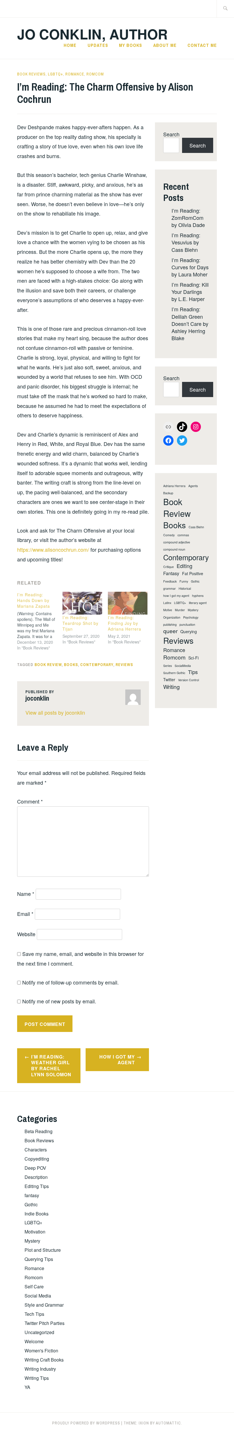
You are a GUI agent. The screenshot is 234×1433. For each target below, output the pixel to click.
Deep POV (35, 1168)
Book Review (48, 664)
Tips (193, 671)
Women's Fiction (41, 1350)
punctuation (187, 625)
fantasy (32, 1195)
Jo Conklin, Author (92, 34)
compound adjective (176, 542)
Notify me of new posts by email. (59, 1001)
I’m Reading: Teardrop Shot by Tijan (80, 623)
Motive (167, 610)
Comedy (169, 535)
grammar (169, 589)
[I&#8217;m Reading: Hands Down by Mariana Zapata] (39, 621)
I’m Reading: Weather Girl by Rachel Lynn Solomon (51, 1065)
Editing (184, 565)
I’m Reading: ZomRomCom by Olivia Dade (188, 217)
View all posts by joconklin (55, 712)
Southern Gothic (174, 673)
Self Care (34, 1286)
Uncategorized (39, 1332)
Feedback (170, 581)
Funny (183, 581)
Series (167, 666)
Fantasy (171, 573)
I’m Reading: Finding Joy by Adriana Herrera (124, 623)
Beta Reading (39, 1131)
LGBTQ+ (55, 74)
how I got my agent (176, 596)
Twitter (169, 679)
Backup (168, 493)
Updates (98, 45)
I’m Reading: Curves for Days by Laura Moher (190, 267)
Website (26, 934)
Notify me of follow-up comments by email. (70, 982)
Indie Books (37, 1213)
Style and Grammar (44, 1305)
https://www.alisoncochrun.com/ (53, 549)
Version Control (188, 680)
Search (171, 134)
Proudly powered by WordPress (86, 1423)
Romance (74, 74)
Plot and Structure (43, 1250)
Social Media (38, 1295)
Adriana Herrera (174, 486)
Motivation (35, 1231)
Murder (180, 610)
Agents (193, 486)
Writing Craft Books (44, 1359)
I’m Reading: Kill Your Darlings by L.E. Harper (190, 291)
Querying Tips (39, 1259)
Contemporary (96, 664)
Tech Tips (34, 1314)
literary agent (198, 603)
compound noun (174, 549)
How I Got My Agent (117, 1059)
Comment (30, 801)
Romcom (95, 74)
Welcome (34, 1341)
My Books (130, 45)
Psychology (190, 617)
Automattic (168, 1423)
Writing (171, 687)
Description (36, 1177)
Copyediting (37, 1158)
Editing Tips (37, 1186)
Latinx (167, 603)
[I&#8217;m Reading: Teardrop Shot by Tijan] (82, 603)
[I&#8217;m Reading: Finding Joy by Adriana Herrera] (128, 603)
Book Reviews (31, 74)
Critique (168, 567)
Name (25, 893)
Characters (36, 1149)
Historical (185, 589)
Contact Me (202, 45)
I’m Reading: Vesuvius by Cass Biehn (186, 242)
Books (71, 664)
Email (25, 913)
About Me (165, 45)
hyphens (197, 596)
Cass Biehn (196, 527)
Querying (188, 631)
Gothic (195, 581)
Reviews (124, 664)
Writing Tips (37, 1378)
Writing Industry (40, 1369)
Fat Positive (192, 573)
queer (170, 631)
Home (70, 45)
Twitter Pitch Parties (44, 1323)
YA (27, 1387)
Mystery (193, 610)
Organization (171, 617)
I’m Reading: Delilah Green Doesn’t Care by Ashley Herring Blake (190, 323)
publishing (170, 625)
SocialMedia (183, 666)
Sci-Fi (193, 658)
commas (183, 535)
